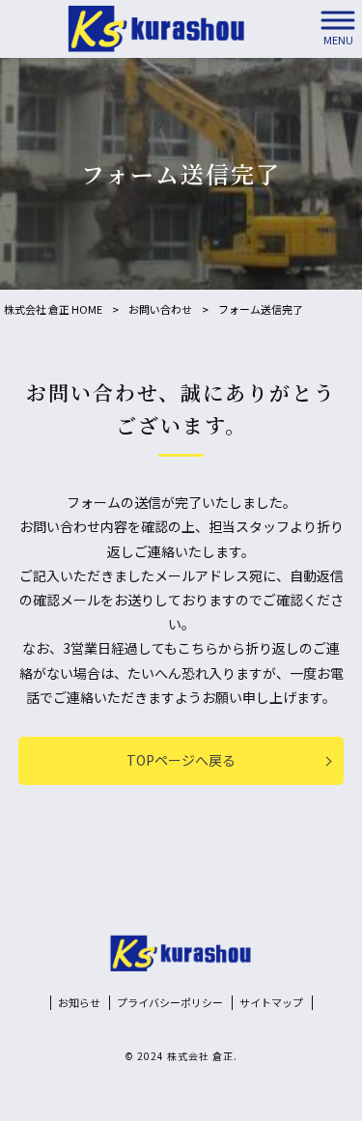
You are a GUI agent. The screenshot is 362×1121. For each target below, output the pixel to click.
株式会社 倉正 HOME (53, 309)
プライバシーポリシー (170, 1002)
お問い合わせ (160, 309)
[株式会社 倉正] (157, 29)
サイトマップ (271, 1002)
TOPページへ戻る (181, 760)
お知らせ (79, 1002)
